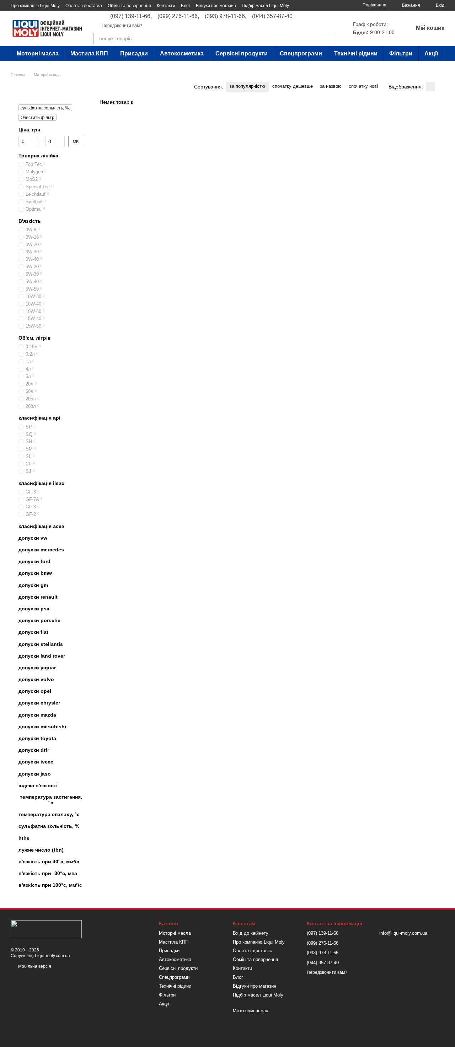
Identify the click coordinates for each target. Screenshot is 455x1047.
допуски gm (33, 585)
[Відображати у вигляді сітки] (430, 86)
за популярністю (247, 86)
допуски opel (34, 691)
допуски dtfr (33, 750)
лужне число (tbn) (41, 850)
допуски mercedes (41, 549)
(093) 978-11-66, (225, 16)
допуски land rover (41, 656)
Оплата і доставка (83, 5)
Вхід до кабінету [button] (250, 933)
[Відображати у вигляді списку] (439, 86)
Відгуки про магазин (216, 5)
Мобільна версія (34, 966)
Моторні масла (38, 53)
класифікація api (39, 418)
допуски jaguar (37, 667)
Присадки (134, 53)
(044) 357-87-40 (272, 16)
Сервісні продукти (241, 53)
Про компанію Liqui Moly (35, 5)
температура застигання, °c (51, 799)
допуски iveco (36, 762)
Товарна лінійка (38, 155)
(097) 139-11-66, (131, 16)
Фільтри (400, 53)
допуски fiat (33, 632)
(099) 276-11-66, (178, 16)
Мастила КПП (89, 53)
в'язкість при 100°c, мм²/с (50, 885)
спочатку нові (363, 86)
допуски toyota (37, 738)
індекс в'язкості (38, 785)
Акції (431, 53)
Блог (185, 5)
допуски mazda (37, 715)
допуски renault (38, 597)
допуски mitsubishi (42, 726)
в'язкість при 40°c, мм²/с (48, 861)
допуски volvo (36, 679)
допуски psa (33, 608)
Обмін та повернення (129, 5)
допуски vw (32, 538)
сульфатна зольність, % (48, 826)
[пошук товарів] (327, 38)
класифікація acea (41, 526)
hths (24, 838)
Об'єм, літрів (34, 338)
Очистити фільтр (37, 117)
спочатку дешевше (292, 86)
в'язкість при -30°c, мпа (47, 873)
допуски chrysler (39, 703)
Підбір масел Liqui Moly (265, 5)
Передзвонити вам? (122, 25)
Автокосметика (182, 53)
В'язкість (29, 221)
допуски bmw (35, 573)
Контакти (166, 5)
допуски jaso (34, 774)
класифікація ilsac (41, 483)
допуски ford (34, 561)
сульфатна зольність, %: (45, 108)
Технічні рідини (356, 53)
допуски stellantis (40, 644)
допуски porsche (39, 620)
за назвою (331, 86)
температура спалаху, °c (49, 814)
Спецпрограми (301, 53)
